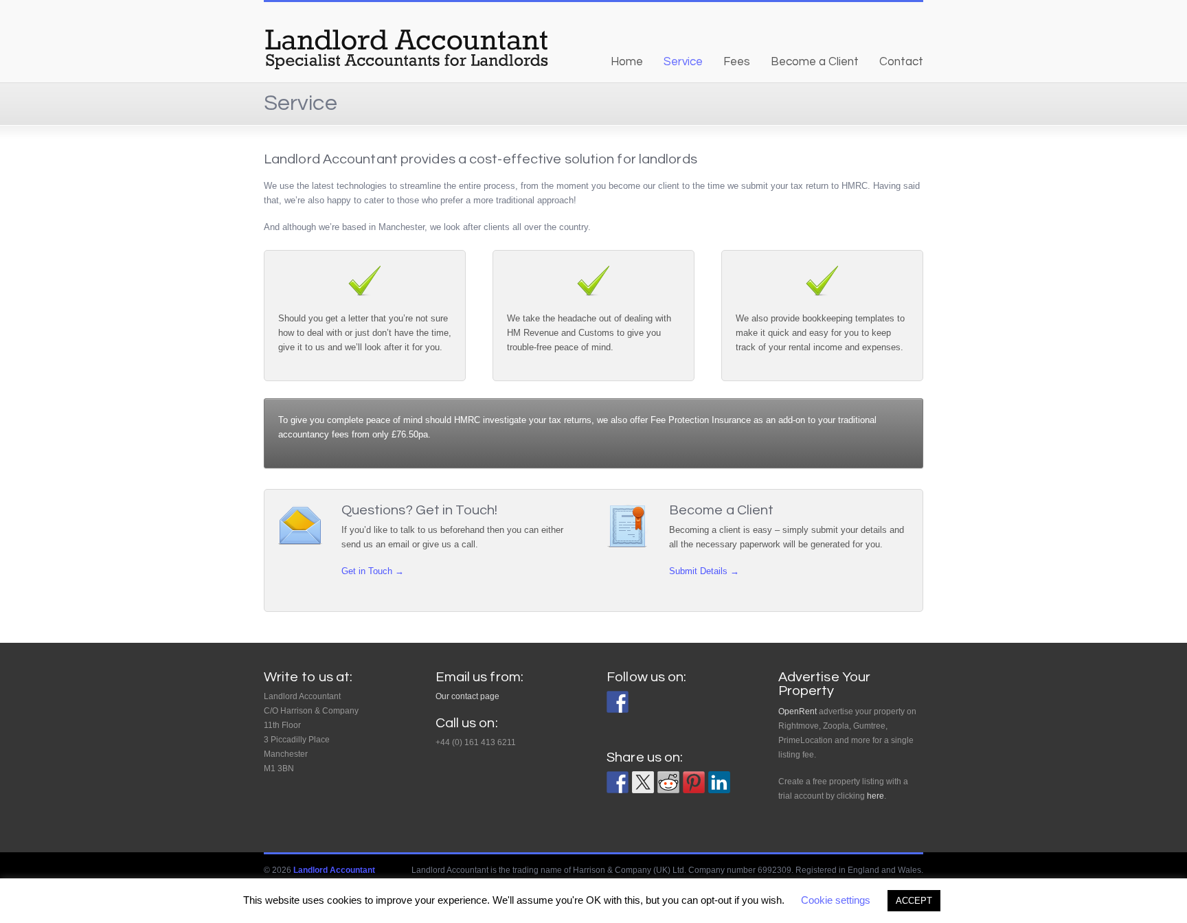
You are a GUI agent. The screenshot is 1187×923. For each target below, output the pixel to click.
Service (683, 62)
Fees (736, 62)
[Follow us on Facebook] (618, 702)
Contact (901, 62)
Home (627, 62)
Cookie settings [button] (835, 900)
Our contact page (467, 696)
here (875, 796)
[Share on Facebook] (618, 782)
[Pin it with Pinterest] (694, 782)
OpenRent (797, 711)
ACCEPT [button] (914, 901)
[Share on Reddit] (668, 782)
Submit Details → (704, 571)
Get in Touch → (372, 571)
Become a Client (815, 62)
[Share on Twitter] (643, 782)
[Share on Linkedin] (719, 782)
